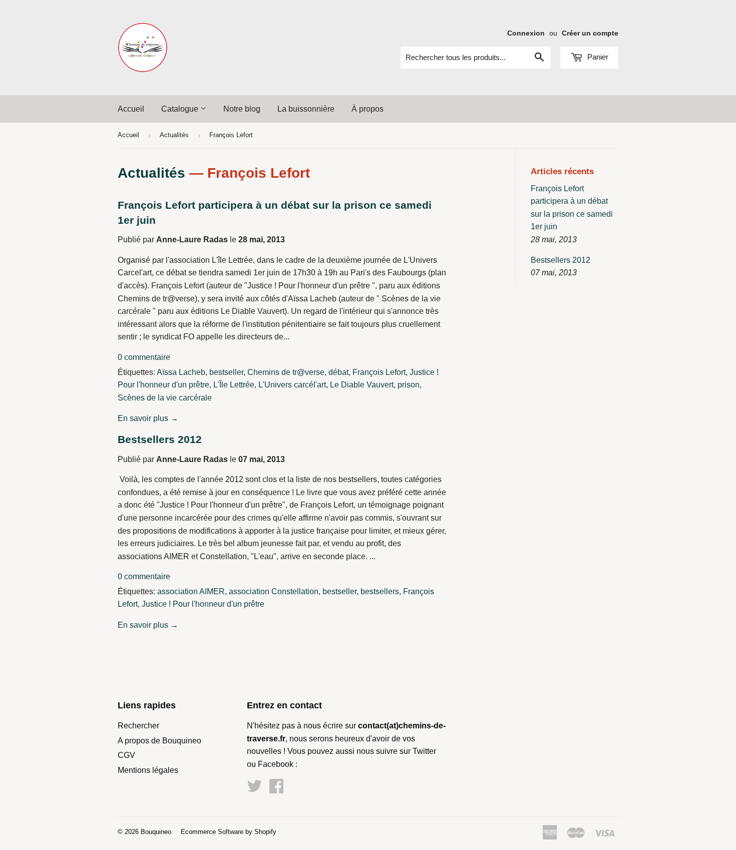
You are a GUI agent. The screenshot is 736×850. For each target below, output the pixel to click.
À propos (367, 109)
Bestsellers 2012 (160, 440)
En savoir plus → (148, 418)
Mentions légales (148, 770)
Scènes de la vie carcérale (165, 397)
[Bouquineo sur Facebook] (276, 789)
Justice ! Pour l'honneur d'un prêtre (203, 604)
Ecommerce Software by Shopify (228, 831)
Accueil (131, 109)
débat (338, 372)
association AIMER (191, 591)
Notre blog (241, 109)
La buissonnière (305, 109)
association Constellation (273, 591)
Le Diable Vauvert (362, 384)
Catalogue (180, 109)
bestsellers (379, 591)
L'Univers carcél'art (292, 384)
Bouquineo (156, 831)
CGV (126, 755)
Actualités (174, 135)
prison (409, 384)
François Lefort (379, 372)
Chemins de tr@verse (285, 372)
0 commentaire (144, 357)
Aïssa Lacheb (181, 372)
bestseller (226, 372)
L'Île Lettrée (233, 384)
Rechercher (138, 725)
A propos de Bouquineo (159, 740)
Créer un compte (590, 33)
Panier (596, 57)
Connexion (526, 33)
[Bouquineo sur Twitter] (254, 789)
